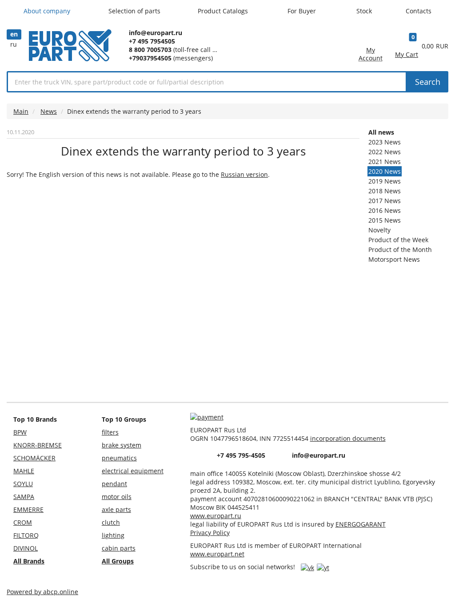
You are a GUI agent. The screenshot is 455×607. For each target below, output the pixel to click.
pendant (114, 483)
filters (110, 432)
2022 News (384, 152)
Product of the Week (398, 240)
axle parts (116, 509)
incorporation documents (348, 438)
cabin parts (119, 548)
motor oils (117, 496)
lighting (113, 535)
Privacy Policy (210, 532)
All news (381, 132)
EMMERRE (28, 509)
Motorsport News (394, 259)
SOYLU (23, 483)
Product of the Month (400, 249)
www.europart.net (217, 554)
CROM (22, 522)
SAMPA (23, 496)
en (14, 34)
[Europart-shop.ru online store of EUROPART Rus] (70, 55)
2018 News (384, 191)
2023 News (384, 142)
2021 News (384, 161)
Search (427, 81)
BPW (20, 432)
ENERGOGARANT (360, 524)
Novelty (379, 230)
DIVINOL (25, 548)
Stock (364, 11)
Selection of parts (135, 11)
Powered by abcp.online (42, 591)
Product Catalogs (224, 11)
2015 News (384, 220)
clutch (111, 522)
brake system (121, 445)
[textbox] (207, 81)
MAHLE (23, 471)
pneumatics (119, 458)
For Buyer (302, 11)
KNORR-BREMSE (37, 445)
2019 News (384, 181)
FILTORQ (26, 535)
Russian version (244, 174)
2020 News (384, 171)
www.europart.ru (215, 515)
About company (48, 11)
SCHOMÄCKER (34, 458)
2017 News (384, 200)
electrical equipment (133, 471)
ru (13, 44)
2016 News (384, 210)
